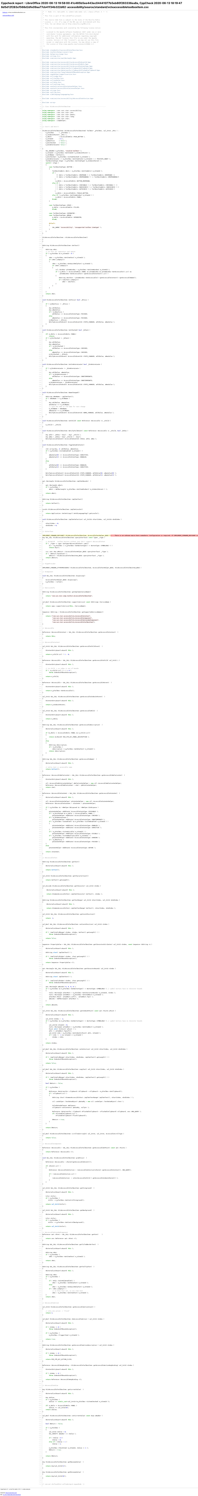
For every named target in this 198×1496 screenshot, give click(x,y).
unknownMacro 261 (8, 15)
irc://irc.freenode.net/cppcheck (12, 1494)
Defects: (5, 12)
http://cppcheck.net (11, 1493)
